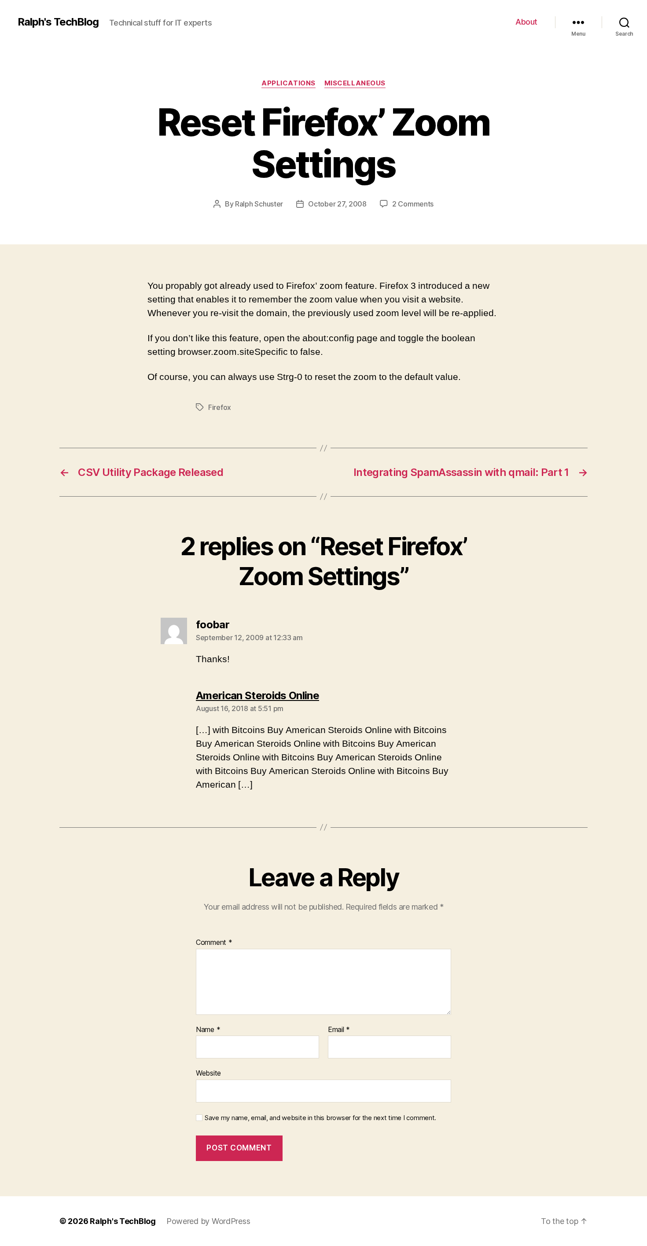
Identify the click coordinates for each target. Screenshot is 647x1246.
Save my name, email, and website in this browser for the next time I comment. (320, 1118)
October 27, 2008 (337, 203)
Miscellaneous (355, 83)
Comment (214, 943)
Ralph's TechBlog (58, 22)
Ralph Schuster (259, 203)
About (526, 21)
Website (208, 1073)
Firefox (219, 407)
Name (208, 1030)
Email (339, 1030)
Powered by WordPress (208, 1221)
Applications (288, 83)
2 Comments (413, 203)
